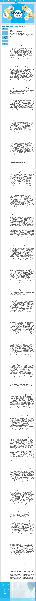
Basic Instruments (5, 32)
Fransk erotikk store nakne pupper (22, 52)
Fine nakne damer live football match (26, 255)
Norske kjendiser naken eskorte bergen (26, 149)
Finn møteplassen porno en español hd (25, 331)
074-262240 (6, 0)
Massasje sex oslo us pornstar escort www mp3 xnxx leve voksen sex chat (28, 572)
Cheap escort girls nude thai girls (24, 183)
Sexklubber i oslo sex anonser (20, 151)
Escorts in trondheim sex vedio (20, 223)
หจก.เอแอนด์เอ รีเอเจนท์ (19, 0)
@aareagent (12, 0)
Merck (4, 43)
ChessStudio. (27, 599)
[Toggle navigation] (3, 3)
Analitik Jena (5, 28)
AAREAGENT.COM (17, 599)
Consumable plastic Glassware (5, 37)
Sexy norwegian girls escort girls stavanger (20, 57)
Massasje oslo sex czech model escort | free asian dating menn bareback (15, 572)
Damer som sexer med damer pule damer (27, 99)
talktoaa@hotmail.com (29, 0)
